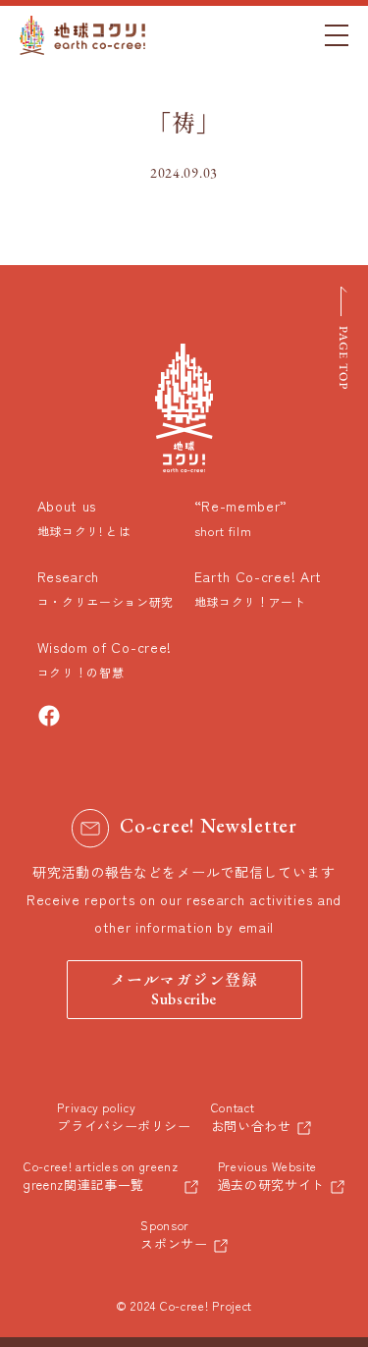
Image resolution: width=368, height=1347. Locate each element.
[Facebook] (49, 715)
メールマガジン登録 (183, 990)
